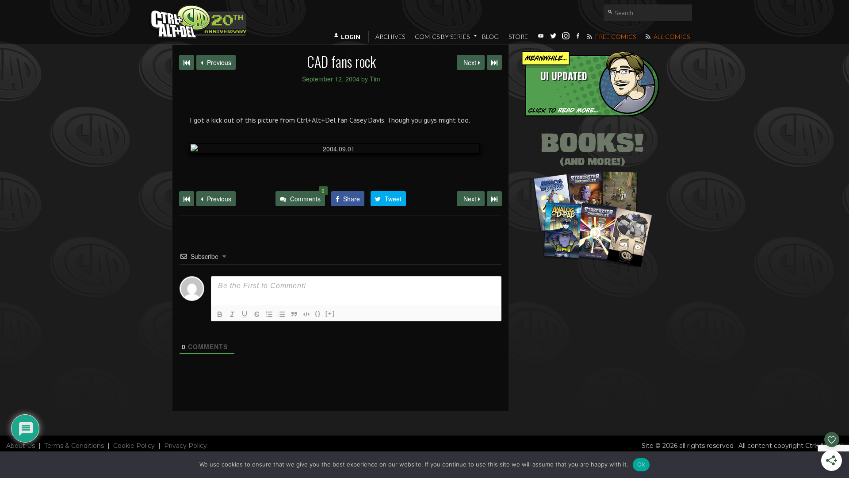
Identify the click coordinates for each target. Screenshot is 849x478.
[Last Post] (494, 198)
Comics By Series (442, 36)
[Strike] (257, 314)
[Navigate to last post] (494, 62)
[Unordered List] (281, 314)
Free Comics (615, 36)
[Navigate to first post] (186, 62)
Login (350, 36)
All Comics (671, 36)
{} (318, 313)
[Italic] (232, 314)
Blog (490, 36)
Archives (390, 36)
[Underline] (244, 314)
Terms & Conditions (74, 446)
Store (518, 36)
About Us (20, 446)
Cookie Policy (134, 446)
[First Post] (186, 198)
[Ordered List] (269, 314)
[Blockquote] (294, 314)
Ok (641, 464)
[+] (330, 313)
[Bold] (220, 314)
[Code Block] (306, 314)
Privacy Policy (185, 446)
